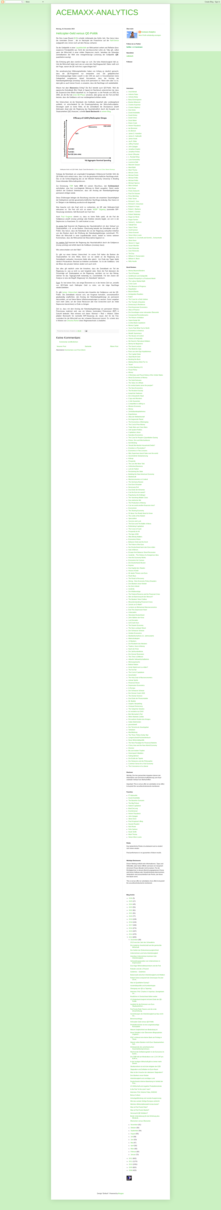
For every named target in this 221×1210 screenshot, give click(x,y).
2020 (131, 916)
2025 (131, 901)
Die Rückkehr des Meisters (137, 644)
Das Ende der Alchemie (136, 490)
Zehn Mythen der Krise (136, 617)
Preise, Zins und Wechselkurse (139, 440)
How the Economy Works (137, 558)
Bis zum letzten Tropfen (136, 751)
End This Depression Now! (137, 610)
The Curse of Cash (134, 529)
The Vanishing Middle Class (138, 498)
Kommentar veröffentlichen (68, 342)
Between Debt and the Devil (138, 542)
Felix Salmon (132, 829)
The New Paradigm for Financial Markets (142, 743)
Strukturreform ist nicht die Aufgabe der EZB (145, 1066)
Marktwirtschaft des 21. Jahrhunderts (141, 636)
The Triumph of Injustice (136, 302)
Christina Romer (73, 321)
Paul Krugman (66, 217)
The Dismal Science (135, 696)
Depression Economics (136, 685)
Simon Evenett (133, 232)
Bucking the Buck (134, 359)
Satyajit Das (132, 225)
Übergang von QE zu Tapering (140, 988)
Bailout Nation (133, 664)
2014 (131, 934)
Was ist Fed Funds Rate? (139, 1107)
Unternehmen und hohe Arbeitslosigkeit (144, 953)
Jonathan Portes (134, 152)
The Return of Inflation (136, 318)
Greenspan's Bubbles (135, 753)
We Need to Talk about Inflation (139, 341)
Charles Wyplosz (134, 107)
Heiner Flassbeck (134, 126)
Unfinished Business (135, 466)
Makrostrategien (134, 638)
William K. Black (134, 259)
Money (130, 372)
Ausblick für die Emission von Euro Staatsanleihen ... (142, 1005)
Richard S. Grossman (135, 204)
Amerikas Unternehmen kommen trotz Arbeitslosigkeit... (143, 957)
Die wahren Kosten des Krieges (139, 719)
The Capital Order (134, 354)
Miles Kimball (133, 186)
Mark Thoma (132, 170)
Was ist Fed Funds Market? (139, 1110)
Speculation (132, 518)
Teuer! (130, 364)
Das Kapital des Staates (136, 568)
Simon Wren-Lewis (135, 235)
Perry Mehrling (133, 196)
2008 (131, 1170)
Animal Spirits (133, 680)
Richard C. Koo (133, 201)
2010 (131, 1164)
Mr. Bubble (132, 701)
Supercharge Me (134, 320)
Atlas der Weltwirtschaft (136, 417)
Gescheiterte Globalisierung (138, 456)
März (132, 1149)
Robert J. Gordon (134, 212)
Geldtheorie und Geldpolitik (137, 276)
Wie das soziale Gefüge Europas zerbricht (144, 1101)
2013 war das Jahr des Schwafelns (142, 942)
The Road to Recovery (136, 578)
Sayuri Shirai (132, 227)
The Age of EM (133, 534)
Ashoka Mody (133, 97)
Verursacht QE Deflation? (139, 1113)
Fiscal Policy (132, 370)
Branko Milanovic (134, 102)
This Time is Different (135, 657)
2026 (131, 898)
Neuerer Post (61, 346)
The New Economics (135, 388)
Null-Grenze (114, 40)
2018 (131, 922)
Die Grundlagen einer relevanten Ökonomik (143, 312)
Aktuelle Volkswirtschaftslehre (138, 659)
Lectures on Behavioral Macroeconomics (142, 607)
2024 (131, 904)
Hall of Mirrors (133, 550)
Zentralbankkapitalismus (136, 411)
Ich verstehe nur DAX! (135, 711)
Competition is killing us (136, 404)
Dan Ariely (132, 110)
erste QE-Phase (79, 95)
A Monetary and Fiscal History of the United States (145, 375)
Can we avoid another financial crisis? (141, 505)
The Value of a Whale (135, 383)
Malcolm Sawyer (134, 165)
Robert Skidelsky (134, 214)
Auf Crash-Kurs (133, 623)
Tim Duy (131, 253)
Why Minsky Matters (135, 537)
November (134, 1125)
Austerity (131, 589)
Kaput (130, 297)
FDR (71, 186)
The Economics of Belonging (138, 422)
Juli (132, 1137)
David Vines (132, 118)
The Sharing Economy (136, 511)
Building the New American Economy (141, 474)
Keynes (131, 565)
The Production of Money (137, 503)
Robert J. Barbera (134, 209)
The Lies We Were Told (136, 464)
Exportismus (132, 414)
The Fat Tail (132, 670)
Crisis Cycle (132, 284)
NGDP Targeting (99, 209)
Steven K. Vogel (133, 243)
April (132, 1146)
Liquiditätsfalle (81, 48)
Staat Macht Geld (134, 357)
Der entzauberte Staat (136, 396)
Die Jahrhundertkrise (135, 651)
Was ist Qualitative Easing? (139, 983)
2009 (131, 1167)
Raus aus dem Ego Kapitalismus (139, 351)
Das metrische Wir (134, 500)
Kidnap (130, 458)
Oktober (133, 1128)
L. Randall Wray (134, 157)
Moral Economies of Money (137, 378)
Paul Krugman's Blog (135, 821)
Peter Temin (132, 199)
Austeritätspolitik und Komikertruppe (142, 986)
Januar (133, 1155)
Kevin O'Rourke (133, 154)
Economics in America (136, 331)
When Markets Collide (136, 717)
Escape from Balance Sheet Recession (142, 552)
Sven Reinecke (133, 248)
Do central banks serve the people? (140, 385)
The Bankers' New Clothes (137, 599)
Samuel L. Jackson (135, 222)
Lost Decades (133, 620)
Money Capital (133, 325)
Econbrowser (133, 811)
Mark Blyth (132, 167)
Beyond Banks (133, 291)
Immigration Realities (135, 294)
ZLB (75, 38)
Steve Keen (132, 240)
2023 (131, 907)
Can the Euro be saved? (136, 492)
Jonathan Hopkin (134, 149)
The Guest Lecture (134, 346)
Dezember (134, 940)
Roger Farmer (133, 220)
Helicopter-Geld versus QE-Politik (77, 33)
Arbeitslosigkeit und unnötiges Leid (142, 1078)
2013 (131, 937)
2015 (131, 931)
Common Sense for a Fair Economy (140, 764)
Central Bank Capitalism (136, 323)
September (135, 1131)
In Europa (131, 688)
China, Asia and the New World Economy (142, 745)
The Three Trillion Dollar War (138, 735)
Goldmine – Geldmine (138, 972)
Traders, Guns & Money (136, 646)
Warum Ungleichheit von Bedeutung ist (143, 1030)
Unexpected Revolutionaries (138, 315)
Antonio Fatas (133, 94)
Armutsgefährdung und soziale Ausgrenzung (145, 1098)
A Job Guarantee (134, 401)
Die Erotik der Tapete (135, 758)
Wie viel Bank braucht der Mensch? (140, 597)
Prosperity (131, 461)
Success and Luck (134, 521)
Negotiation (132, 289)
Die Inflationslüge (134, 591)
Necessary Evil (133, 487)
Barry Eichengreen (134, 100)
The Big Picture (133, 803)
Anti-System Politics (135, 430)
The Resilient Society (135, 391)
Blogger (121, 1193)
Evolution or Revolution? (137, 448)
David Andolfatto (134, 113)
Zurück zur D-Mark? (135, 604)
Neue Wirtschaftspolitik (136, 740)
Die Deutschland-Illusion (137, 563)
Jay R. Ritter (132, 141)
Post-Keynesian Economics (137, 307)
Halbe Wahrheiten (134, 722)
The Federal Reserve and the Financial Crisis (144, 594)
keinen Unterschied (69, 292)
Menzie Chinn (133, 173)
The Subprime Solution (136, 709)
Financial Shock (134, 683)
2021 (131, 913)
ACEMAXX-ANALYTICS (97, 12)
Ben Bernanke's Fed (135, 714)
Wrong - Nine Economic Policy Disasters (142, 581)
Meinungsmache (134, 662)
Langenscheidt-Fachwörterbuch (139, 737)
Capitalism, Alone (134, 432)
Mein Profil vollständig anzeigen (150, 35)
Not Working (132, 443)
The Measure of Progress (137, 286)
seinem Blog (106, 111)
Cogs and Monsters (135, 398)
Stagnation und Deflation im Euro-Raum (144, 1069)
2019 (131, 919)
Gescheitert (132, 675)
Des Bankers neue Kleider (137, 584)
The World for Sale (134, 349)
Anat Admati (132, 92)
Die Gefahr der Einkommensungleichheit (144, 950)
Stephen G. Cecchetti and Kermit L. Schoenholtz (145, 238)
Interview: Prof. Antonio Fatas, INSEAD (143, 1092)
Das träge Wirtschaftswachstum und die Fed (145, 966)
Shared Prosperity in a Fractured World (141, 278)
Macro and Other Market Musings (105, 169)
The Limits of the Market (136, 516)
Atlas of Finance (134, 310)
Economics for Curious (136, 560)
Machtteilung (132, 732)
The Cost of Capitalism (136, 672)
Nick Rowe (132, 188)
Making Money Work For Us (138, 362)
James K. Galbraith (135, 136)
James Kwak (132, 139)
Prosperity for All (134, 531)
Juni (132, 1140)
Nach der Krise (133, 649)
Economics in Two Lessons (137, 451)
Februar (133, 1152)
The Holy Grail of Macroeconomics (140, 677)
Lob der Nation (133, 469)
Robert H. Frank (133, 206)
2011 (131, 1161)
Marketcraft (132, 477)
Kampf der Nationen (135, 393)
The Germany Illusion (135, 482)
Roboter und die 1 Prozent (139, 969)
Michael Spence (134, 183)
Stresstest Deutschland (136, 615)
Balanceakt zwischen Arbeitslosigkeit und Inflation (147, 975)
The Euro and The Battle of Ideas (139, 524)
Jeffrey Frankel (133, 144)
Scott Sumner (133, 230)
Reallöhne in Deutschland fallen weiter (143, 996)
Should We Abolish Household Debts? (141, 445)
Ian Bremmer (132, 128)
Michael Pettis (133, 178)
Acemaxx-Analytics (148, 32)
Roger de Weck (133, 217)
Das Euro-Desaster (135, 484)
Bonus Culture (135, 1095)
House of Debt (133, 571)
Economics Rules (134, 539)
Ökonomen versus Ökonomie (140, 1121)
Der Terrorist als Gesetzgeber (138, 727)
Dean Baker (132, 120)
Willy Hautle (132, 261)
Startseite (88, 346)
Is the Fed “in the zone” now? (140, 1089)
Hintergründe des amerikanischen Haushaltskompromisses (142, 1048)
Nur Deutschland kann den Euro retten (141, 547)
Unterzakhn (132, 612)
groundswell (132, 724)
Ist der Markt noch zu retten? (138, 667)
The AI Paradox (133, 273)
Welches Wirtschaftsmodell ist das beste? (144, 1104)
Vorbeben (131, 730)
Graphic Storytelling (135, 704)
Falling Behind (133, 756)
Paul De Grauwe (134, 193)
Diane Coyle (132, 123)
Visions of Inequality (135, 338)
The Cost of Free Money (136, 424)
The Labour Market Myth (136, 281)
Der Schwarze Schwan (136, 631)
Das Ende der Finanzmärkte (138, 698)
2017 (131, 925)
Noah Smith (132, 832)
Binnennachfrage (136, 1019)
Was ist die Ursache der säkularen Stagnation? (146, 1072)
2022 (131, 910)
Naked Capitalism (134, 806)
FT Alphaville (132, 795)
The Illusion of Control (136, 336)
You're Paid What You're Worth (139, 328)
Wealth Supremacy (135, 333)
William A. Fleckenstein (136, 256)
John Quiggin (133, 146)
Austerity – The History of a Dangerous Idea (143, 555)
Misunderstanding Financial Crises (140, 602)
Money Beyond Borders (136, 271)
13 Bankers (132, 641)
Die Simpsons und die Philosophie (140, 761)
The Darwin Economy (135, 625)
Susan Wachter (133, 246)
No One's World (133, 586)
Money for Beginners (135, 344)
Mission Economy (134, 406)
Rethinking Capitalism (136, 526)
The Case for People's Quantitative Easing (143, 438)
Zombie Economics (135, 633)
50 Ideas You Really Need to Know (140, 513)
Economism (132, 508)
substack (129, 56)
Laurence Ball (133, 162)
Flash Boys (132, 576)
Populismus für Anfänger (136, 495)
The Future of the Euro (136, 544)
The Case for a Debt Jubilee (138, 299)
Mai (132, 1143)
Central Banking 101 (135, 367)
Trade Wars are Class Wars (137, 427)
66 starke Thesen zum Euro (137, 573)
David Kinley (132, 115)
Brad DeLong (133, 808)
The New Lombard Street (137, 628)
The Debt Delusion (134, 380)
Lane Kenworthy (134, 160)
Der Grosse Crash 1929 (136, 693)
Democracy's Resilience (136, 304)
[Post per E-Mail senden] (85, 331)
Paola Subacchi (133, 191)
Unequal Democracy (135, 706)
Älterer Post (114, 346)
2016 (131, 928)
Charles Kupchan (134, 105)
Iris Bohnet (132, 131)
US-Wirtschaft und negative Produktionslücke (146, 1086)
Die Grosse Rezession (136, 654)
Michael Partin (133, 175)
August (133, 1134)
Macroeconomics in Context (138, 479)
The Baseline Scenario (136, 800)
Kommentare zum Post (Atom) (75, 350)
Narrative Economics (135, 435)
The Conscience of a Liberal (138, 766)
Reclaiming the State (135, 471)
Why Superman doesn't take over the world (143, 453)
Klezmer (131, 748)
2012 (131, 1158)
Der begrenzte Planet (135, 419)
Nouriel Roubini (133, 824)
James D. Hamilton (135, 133)
